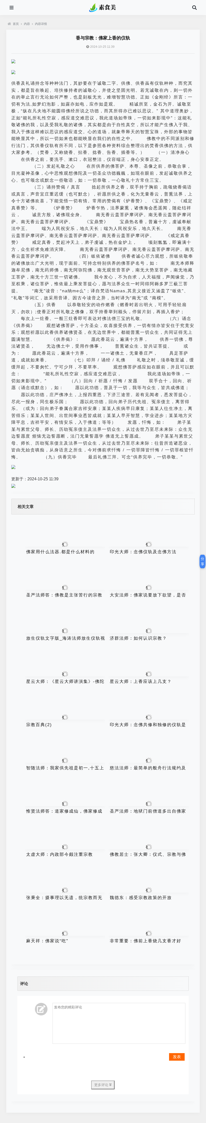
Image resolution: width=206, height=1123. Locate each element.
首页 (16, 24)
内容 (27, 24)
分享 (202, 561)
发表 (177, 1057)
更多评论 (101, 1085)
